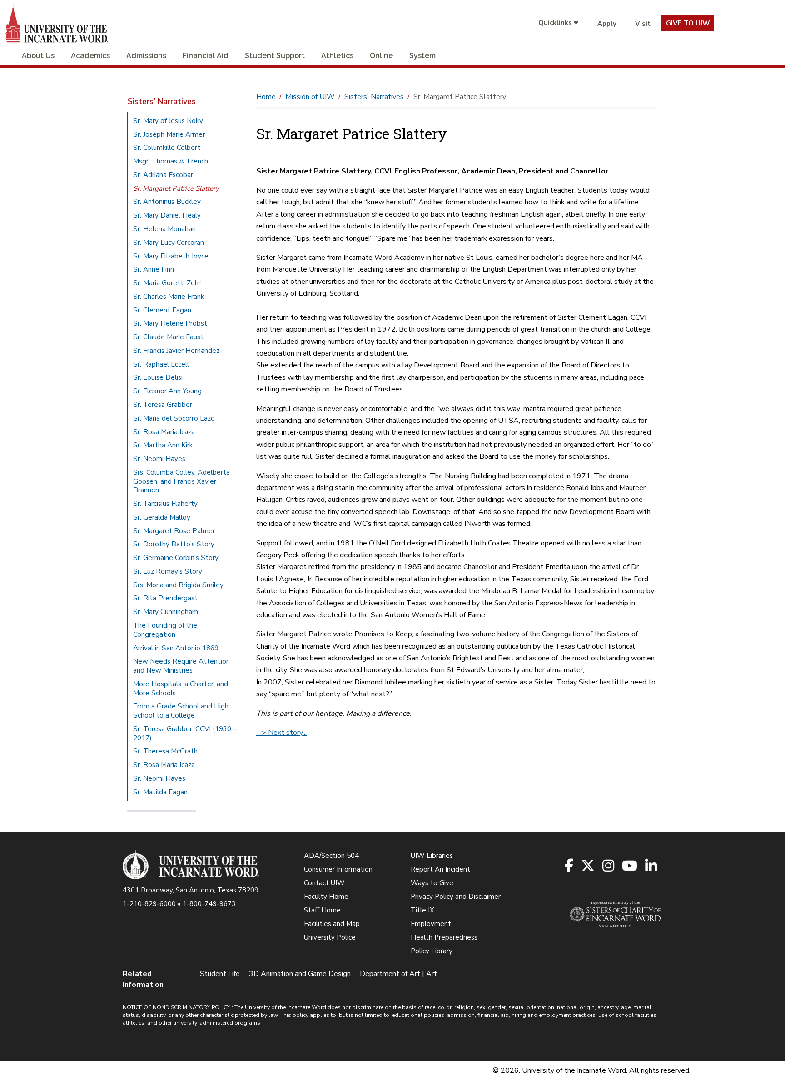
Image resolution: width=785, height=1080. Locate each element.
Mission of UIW (310, 97)
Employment (431, 923)
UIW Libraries (432, 855)
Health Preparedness (444, 937)
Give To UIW (688, 23)
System (422, 55)
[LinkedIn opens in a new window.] (652, 866)
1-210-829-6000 (149, 903)
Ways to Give (432, 882)
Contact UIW (324, 882)
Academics (90, 55)
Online (381, 55)
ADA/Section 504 (331, 855)
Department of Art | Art (398, 974)
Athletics (337, 55)
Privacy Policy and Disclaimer (456, 896)
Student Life (220, 974)
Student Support (275, 55)
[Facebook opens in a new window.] (569, 866)
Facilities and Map (332, 923)
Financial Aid (206, 55)
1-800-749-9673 (209, 903)
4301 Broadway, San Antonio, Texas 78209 (190, 890)
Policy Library (431, 951)
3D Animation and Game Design (300, 974)
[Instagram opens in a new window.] (609, 866)
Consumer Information (338, 869)
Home (266, 97)
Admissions (146, 55)
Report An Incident (440, 869)
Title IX (422, 910)
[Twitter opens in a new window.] (588, 866)
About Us (38, 55)
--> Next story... (281, 733)
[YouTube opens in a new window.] (630, 866)
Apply (606, 23)
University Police (330, 937)
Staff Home (322, 910)
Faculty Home (326, 896)
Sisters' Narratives (162, 101)
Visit (643, 23)
